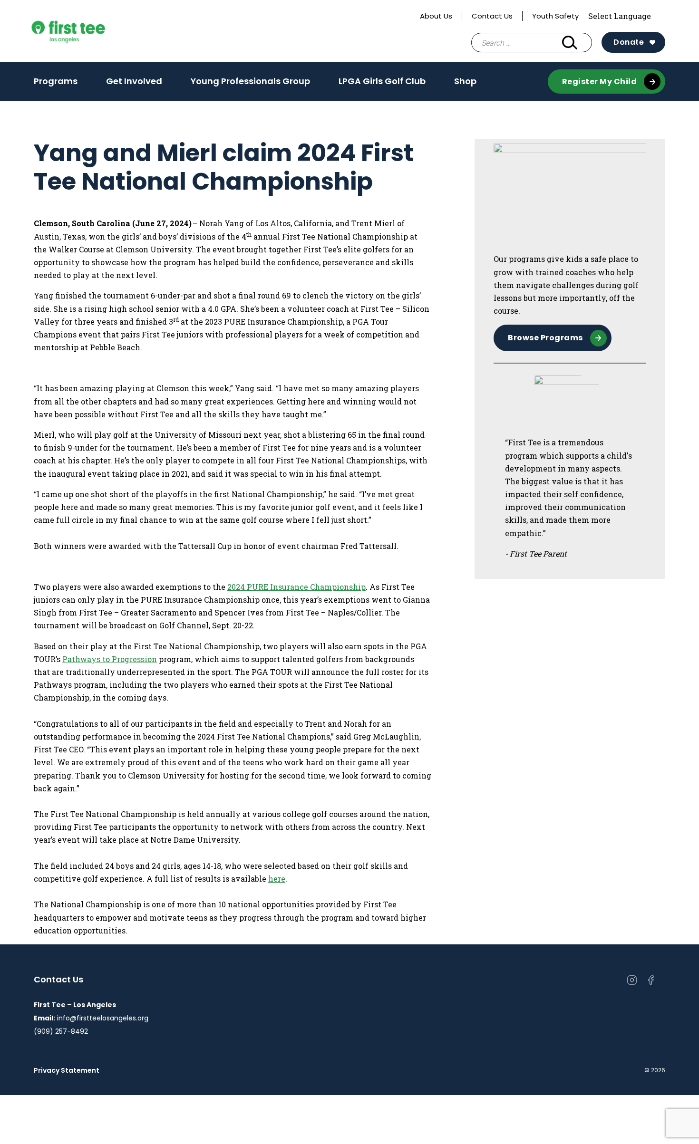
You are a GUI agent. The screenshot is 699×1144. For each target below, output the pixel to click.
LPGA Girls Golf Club (382, 81)
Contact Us (492, 16)
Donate (628, 42)
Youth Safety (555, 16)
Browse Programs (545, 337)
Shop (465, 81)
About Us (436, 16)
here (276, 879)
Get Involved (134, 81)
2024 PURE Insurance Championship (296, 587)
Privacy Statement (66, 1070)
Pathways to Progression (109, 659)
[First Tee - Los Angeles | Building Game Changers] (86, 31)
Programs (56, 81)
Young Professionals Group (250, 81)
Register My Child (599, 81)
